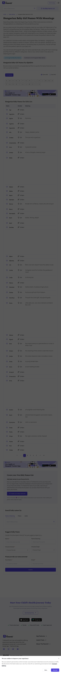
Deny (45, 670)
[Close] (58, 658)
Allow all (55, 670)
